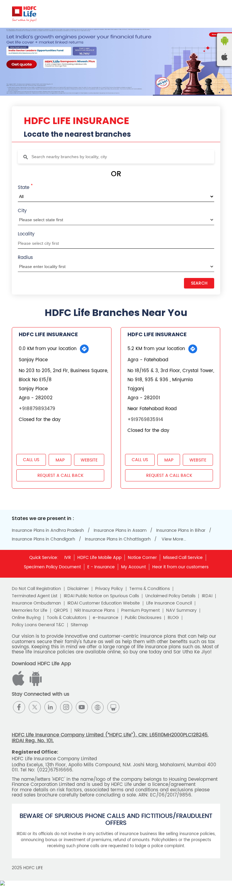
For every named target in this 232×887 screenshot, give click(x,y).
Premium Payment (140, 610)
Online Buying (26, 618)
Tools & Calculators (66, 618)
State (25, 187)
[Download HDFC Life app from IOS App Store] (34, 684)
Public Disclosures (143, 618)
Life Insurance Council (169, 603)
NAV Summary (181, 610)
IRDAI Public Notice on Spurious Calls (101, 596)
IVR (67, 557)
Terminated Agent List (34, 596)
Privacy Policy (109, 589)
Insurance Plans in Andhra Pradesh (48, 530)
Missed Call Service (183, 557)
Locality (26, 234)
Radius (25, 257)
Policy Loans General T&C (38, 625)
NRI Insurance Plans (94, 610)
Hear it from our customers (180, 566)
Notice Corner (142, 557)
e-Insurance (105, 618)
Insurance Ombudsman (36, 603)
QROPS (61, 610)
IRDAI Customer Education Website (103, 603)
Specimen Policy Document (52, 566)
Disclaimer (78, 589)
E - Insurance (101, 566)
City (22, 210)
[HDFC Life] (24, 14)
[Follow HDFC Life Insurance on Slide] (113, 707)
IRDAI (207, 596)
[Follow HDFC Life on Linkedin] (50, 707)
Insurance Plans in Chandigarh (43, 539)
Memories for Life (29, 610)
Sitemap (79, 625)
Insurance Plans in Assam (120, 530)
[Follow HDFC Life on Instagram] (66, 707)
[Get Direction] (84, 349)
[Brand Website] (97, 707)
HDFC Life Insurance (48, 334)
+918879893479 (37, 409)
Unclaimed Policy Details (170, 596)
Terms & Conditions (149, 589)
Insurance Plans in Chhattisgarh (118, 539)
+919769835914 (145, 419)
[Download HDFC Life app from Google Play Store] (19, 684)
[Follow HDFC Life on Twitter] (34, 707)
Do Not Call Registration (36, 589)
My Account (133, 566)
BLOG (173, 618)
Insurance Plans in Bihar (180, 530)
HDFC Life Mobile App (99, 557)
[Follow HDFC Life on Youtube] (82, 707)
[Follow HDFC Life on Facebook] (19, 707)
